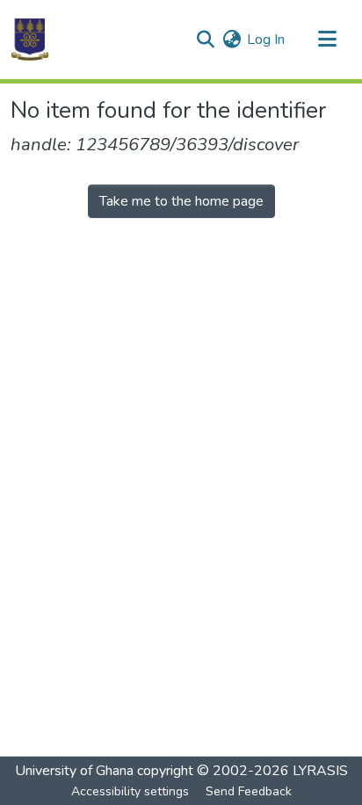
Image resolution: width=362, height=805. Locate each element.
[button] (30, 40)
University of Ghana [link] (74, 770)
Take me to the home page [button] (181, 201)
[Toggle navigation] (326, 39)
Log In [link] (266, 39)
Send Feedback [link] (249, 791)
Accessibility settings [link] (130, 791)
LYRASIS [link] (320, 770)
